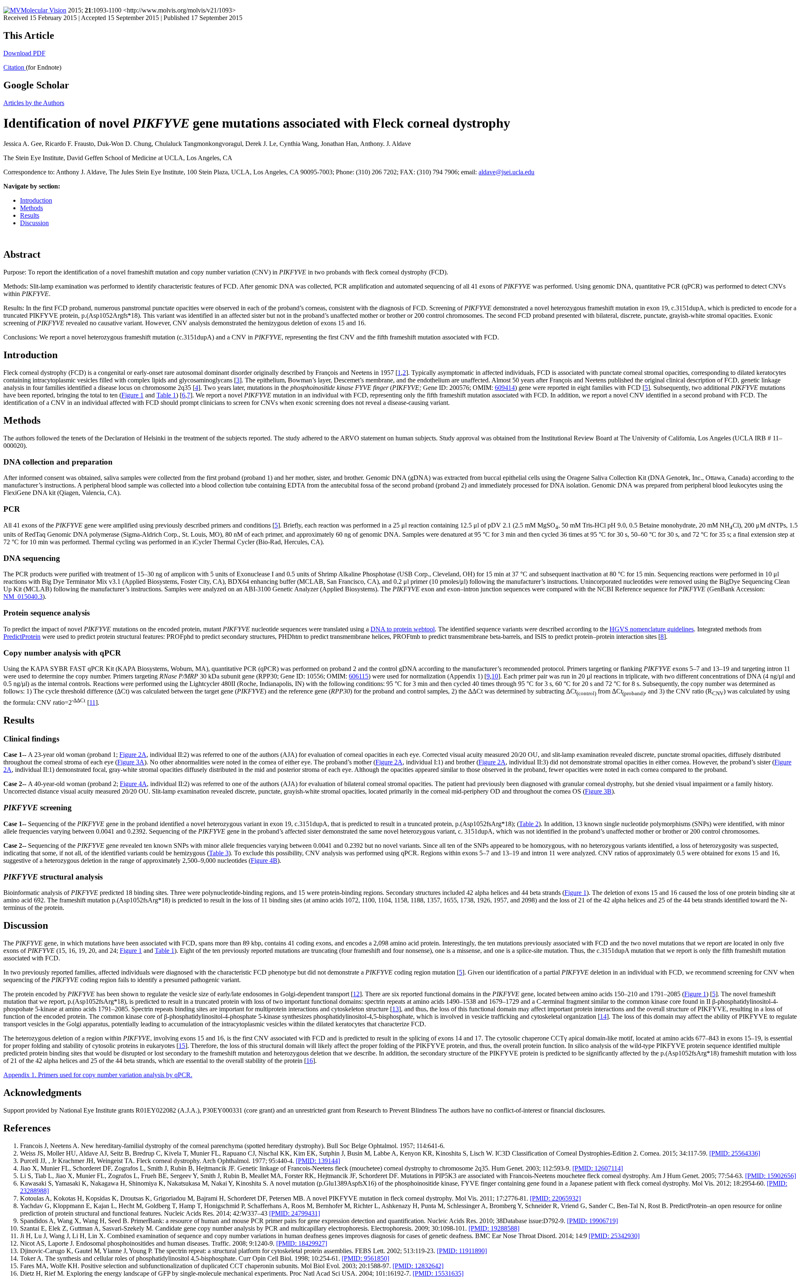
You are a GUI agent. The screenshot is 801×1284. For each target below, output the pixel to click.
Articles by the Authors (33, 102)
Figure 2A (132, 754)
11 (92, 702)
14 (603, 1016)
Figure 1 (132, 395)
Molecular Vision (43, 10)
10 (494, 676)
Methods (31, 207)
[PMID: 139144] (318, 1160)
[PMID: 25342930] (614, 1235)
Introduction (36, 200)
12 (356, 994)
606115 (358, 676)
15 (182, 1045)
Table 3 (219, 853)
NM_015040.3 (23, 596)
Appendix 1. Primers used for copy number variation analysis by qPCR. (97, 1074)
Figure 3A (130, 762)
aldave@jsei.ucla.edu (506, 172)
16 (309, 1060)
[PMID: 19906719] (592, 1220)
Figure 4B (264, 860)
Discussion (34, 222)
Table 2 (529, 823)
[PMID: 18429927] (301, 1243)
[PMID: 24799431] (294, 1213)
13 (395, 1009)
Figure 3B (598, 791)
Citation (14, 67)
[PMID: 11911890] (462, 1250)
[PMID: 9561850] (365, 1258)
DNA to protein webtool (402, 629)
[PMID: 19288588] (494, 1228)
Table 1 (166, 395)
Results (29, 215)
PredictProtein (21, 636)
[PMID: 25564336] (734, 1153)
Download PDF (24, 53)
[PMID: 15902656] (770, 1175)
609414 (505, 387)
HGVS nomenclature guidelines (652, 629)
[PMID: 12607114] (597, 1168)
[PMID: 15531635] (438, 1273)
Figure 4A (133, 783)
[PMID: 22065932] (555, 1198)
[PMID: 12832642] (418, 1265)
